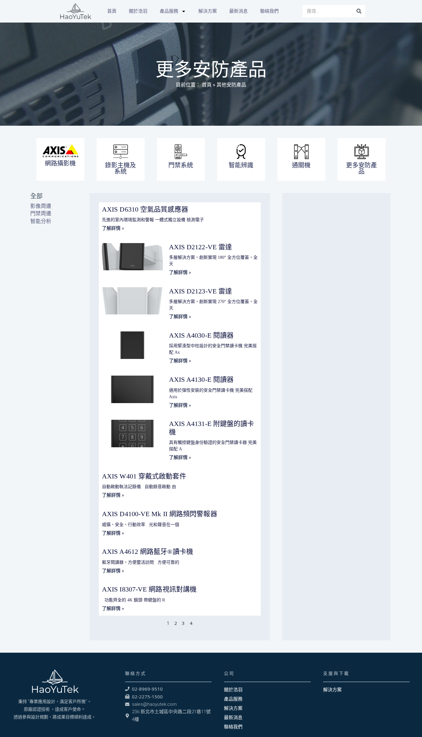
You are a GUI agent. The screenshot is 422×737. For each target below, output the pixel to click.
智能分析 (40, 221)
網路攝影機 (60, 163)
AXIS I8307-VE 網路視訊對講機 (149, 589)
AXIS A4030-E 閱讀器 (201, 335)
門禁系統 (180, 165)
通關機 (301, 165)
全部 (36, 196)
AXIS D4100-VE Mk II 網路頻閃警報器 (159, 514)
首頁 (111, 11)
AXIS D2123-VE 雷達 (200, 291)
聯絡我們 (269, 11)
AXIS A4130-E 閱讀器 (201, 379)
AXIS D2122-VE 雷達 (200, 247)
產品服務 (169, 11)
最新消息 (238, 11)
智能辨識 (241, 165)
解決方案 (207, 11)
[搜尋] (359, 11)
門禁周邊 (40, 213)
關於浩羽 (138, 11)
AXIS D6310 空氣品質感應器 (145, 209)
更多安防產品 (361, 168)
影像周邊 (40, 206)
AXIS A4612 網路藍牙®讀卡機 (147, 551)
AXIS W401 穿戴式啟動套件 (144, 476)
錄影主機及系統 (120, 168)
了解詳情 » (113, 228)
